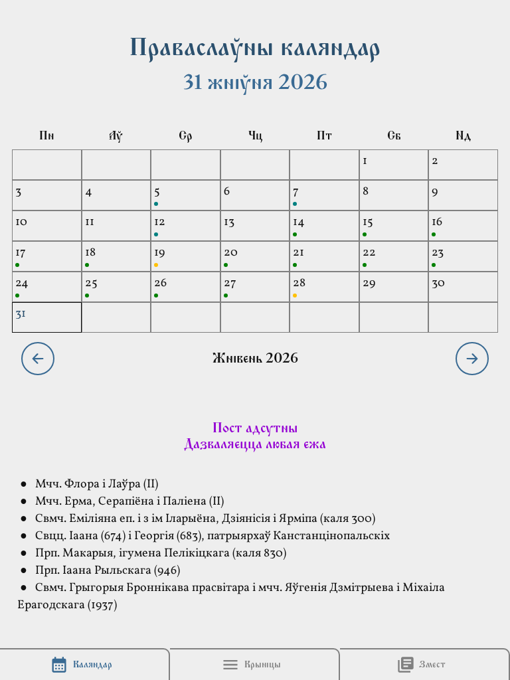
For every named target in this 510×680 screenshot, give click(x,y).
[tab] (84, 664)
